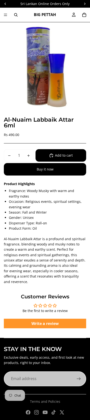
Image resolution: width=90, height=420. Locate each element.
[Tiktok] (53, 412)
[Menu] (5, 14)
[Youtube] (45, 412)
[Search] (16, 15)
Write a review (45, 323)
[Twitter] (62, 412)
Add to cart (64, 155)
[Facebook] (28, 412)
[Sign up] (79, 379)
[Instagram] (36, 412)
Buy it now (45, 169)
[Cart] (84, 15)
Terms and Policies (45, 401)
